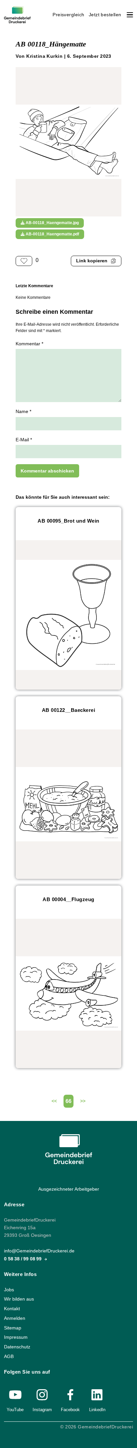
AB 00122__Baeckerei (68, 710)
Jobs (9, 1289)
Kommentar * (29, 343)
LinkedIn (97, 1409)
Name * (23, 411)
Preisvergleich (68, 14)
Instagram (42, 1409)
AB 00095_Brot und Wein (68, 521)
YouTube (15, 1409)
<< (54, 1101)
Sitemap (12, 1327)
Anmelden (14, 1318)
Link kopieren (91, 260)
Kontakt (12, 1308)
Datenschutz (17, 1346)
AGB (9, 1356)
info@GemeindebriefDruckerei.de (39, 1251)
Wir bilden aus (19, 1299)
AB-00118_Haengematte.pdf (52, 234)
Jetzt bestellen (105, 14)
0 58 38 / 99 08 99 (23, 1258)
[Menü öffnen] (130, 14)
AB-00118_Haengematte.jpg (52, 222)
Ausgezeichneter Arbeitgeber (68, 1189)
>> (82, 1101)
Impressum (16, 1337)
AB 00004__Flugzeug (68, 899)
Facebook (70, 1409)
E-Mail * (24, 439)
